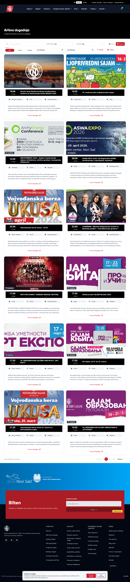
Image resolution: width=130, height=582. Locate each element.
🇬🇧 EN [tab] (85, 2)
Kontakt (111, 560)
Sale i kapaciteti (93, 532)
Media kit (111, 535)
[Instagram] (6, 540)
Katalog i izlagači (51, 552)
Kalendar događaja (97, 2)
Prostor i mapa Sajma (115, 552)
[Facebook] (11, 540)
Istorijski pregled (114, 556)
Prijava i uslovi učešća (73, 531)
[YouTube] (17, 540)
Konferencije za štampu (116, 531)
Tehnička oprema (93, 537)
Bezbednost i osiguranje (74, 556)
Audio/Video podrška (73, 552)
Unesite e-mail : (71, 499)
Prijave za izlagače (108, 2)
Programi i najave (51, 547)
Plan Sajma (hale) (51, 543)
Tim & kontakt (92, 553)
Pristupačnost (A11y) (52, 560)
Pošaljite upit (92, 549)
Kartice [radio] (121, 44)
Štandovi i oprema (72, 535)
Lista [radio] (112, 44)
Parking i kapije (50, 539)
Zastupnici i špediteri (73, 560)
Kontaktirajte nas (119, 2)
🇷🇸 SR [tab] (78, 2)
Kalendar (111, 547)
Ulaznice (48, 531)
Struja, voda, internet (73, 548)
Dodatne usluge (92, 545)
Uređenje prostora (72, 543)
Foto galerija (112, 539)
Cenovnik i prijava (93, 541)
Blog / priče (112, 543)
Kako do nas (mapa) (52, 535)
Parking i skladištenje (73, 564)
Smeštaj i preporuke (52, 556)
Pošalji (105, 510)
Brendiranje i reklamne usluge (74, 539)
